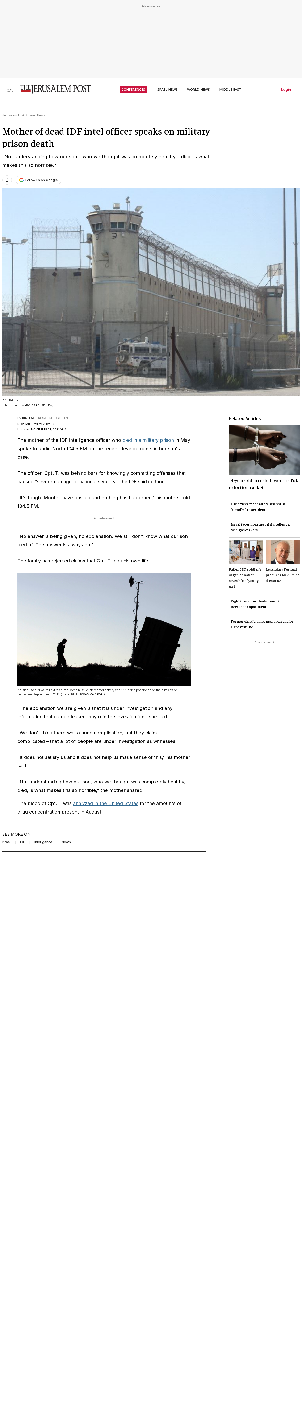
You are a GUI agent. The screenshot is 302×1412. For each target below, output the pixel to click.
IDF (22, 842)
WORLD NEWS (198, 89)
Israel (6, 842)
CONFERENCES (133, 89)
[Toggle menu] (10, 89)
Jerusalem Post (13, 115)
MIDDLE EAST (230, 89)
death (66, 842)
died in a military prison (148, 440)
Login (286, 89)
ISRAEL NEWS (167, 89)
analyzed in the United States (105, 803)
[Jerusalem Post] (52, 89)
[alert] (42, 1358)
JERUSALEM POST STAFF (53, 418)
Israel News (37, 115)
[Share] (7, 180)
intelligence (43, 842)
